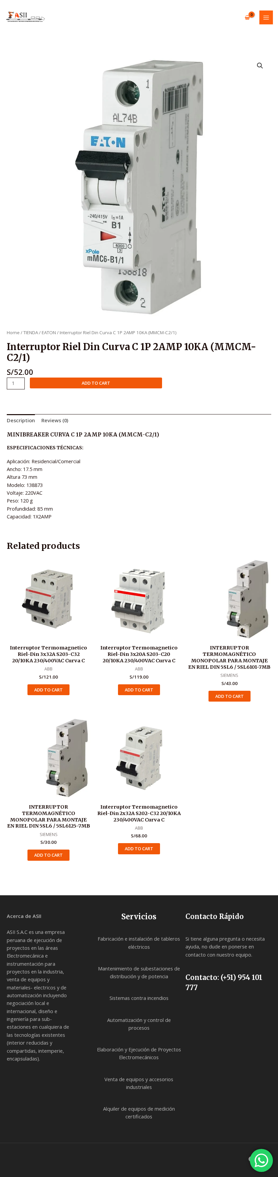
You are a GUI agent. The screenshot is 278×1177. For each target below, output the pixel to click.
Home (13, 332)
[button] (260, 66)
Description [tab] (21, 420)
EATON (49, 332)
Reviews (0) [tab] (54, 420)
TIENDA (30, 332)
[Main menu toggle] (266, 17)
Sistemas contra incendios (139, 997)
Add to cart (96, 383)
